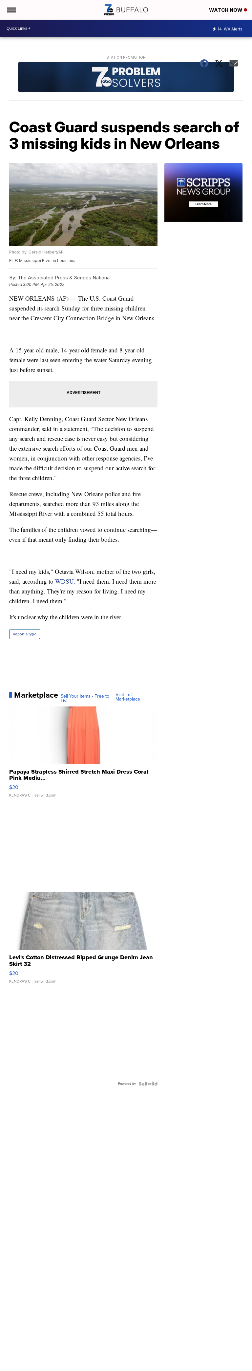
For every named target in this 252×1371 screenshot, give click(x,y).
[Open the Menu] (11, 10)
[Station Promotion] (126, 78)
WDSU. (65, 581)
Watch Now (226, 10)
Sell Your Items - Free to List (85, 698)
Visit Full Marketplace (128, 697)
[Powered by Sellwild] (148, 1083)
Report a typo (24, 634)
